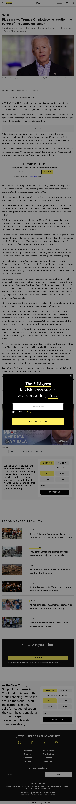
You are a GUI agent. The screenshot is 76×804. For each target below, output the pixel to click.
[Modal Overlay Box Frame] (38, 402)
